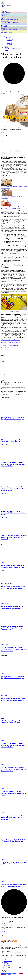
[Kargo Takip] (8, 7)
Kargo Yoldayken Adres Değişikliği (9, 345)
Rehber (2, 422)
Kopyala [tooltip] (18, 151)
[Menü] (2, 2)
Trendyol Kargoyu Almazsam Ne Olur (10, 342)
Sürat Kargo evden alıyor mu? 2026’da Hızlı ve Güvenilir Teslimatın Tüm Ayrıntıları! (13, 537)
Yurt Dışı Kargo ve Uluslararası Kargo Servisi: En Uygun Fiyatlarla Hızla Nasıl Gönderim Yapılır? (13, 488)
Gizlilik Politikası (5, 921)
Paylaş (7, 384)
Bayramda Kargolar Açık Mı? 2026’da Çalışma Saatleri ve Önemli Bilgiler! (13, 840)
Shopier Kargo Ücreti (6, 348)
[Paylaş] (4, 144)
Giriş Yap (3, 931)
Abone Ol (18, 394)
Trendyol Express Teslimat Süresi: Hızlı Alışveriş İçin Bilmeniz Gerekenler (13, 885)
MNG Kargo (4, 583)
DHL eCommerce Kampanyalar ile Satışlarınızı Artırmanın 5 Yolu (12, 440)
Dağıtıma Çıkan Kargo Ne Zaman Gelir (10, 340)
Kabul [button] (11, 921)
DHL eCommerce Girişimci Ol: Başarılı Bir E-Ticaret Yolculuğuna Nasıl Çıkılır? (13, 587)
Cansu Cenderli (4, 91)
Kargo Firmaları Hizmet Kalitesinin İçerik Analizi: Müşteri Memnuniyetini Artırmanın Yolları (13, 207)
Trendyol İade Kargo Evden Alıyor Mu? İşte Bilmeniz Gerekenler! (13, 863)
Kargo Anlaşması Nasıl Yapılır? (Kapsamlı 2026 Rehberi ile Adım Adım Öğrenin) (13, 512)
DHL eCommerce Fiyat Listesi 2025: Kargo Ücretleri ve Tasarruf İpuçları (12, 418)
